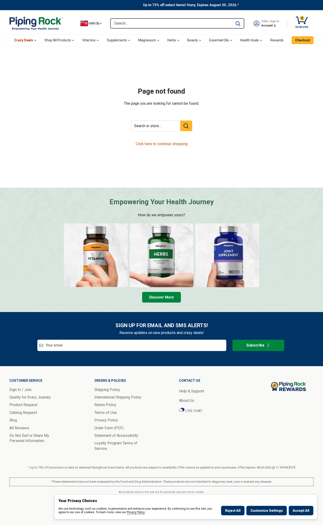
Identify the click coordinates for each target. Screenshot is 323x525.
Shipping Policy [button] (107, 389)
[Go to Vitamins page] (96, 255)
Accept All (301, 510)
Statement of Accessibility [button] (116, 435)
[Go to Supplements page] (227, 255)
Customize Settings (266, 510)
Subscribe (255, 345)
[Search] (238, 23)
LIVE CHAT (193, 411)
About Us (186, 400)
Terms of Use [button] (105, 412)
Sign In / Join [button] (20, 389)
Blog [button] (13, 420)
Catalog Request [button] (23, 412)
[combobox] (171, 23)
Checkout (302, 40)
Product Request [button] (23, 405)
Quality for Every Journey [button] (30, 397)
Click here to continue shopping (162, 144)
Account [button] (267, 25)
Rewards (277, 40)
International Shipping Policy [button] (117, 397)
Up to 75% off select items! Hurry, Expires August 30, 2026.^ (191, 5)
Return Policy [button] (105, 405)
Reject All (232, 510)
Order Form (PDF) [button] (109, 428)
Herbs (171, 40)
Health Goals (249, 40)
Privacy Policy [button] (106, 420)
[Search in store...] (186, 126)
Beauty (192, 40)
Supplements (117, 40)
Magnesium (147, 40)
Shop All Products (57, 40)
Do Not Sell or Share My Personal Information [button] (29, 438)
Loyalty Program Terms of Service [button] (115, 446)
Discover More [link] (161, 297)
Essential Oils (219, 40)
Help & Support (191, 391)
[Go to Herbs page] (161, 255)
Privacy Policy (136, 512)
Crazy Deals (23, 40)
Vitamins (89, 40)
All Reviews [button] (19, 428)
